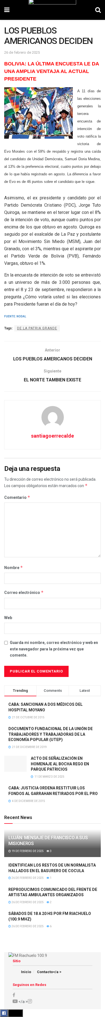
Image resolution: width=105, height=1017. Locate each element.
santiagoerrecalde (52, 436)
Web (8, 617)
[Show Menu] (7, 10)
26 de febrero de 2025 (22, 52)
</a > (23, 1001)
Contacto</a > (49, 972)
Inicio (26, 972)
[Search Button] (98, 10)
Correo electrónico (24, 592)
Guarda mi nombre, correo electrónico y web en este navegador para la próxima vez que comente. (54, 648)
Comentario (17, 497)
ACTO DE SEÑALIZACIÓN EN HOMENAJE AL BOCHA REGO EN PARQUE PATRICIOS (60, 763)
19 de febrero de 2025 (27, 851)
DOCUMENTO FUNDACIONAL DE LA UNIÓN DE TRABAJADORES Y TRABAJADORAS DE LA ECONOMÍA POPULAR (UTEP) (50, 734)
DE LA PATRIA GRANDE (37, 328)
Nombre (13, 567)
